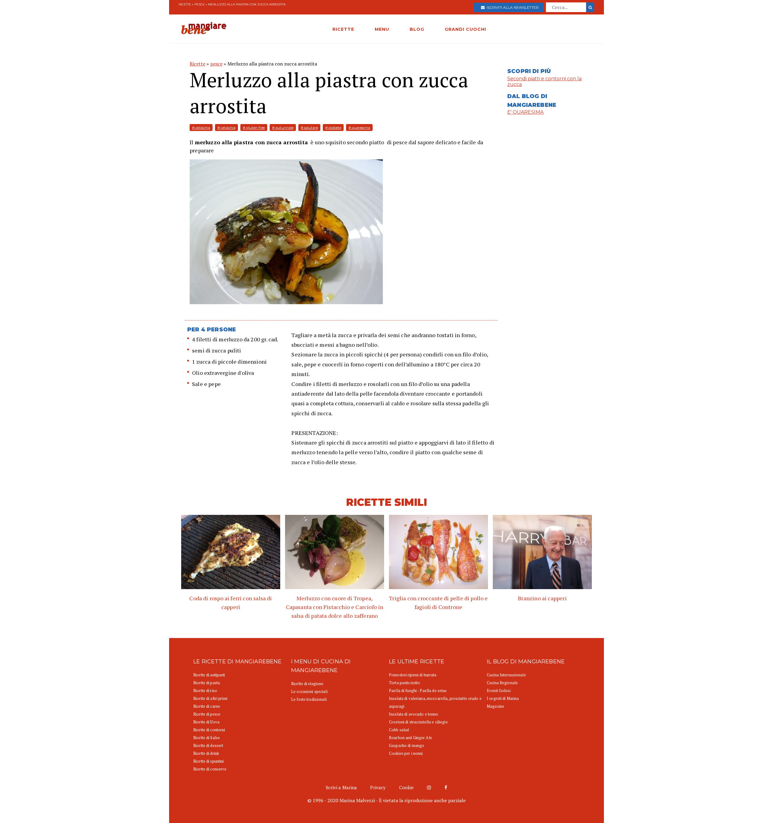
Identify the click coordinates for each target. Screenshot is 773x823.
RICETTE (343, 29)
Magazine (495, 706)
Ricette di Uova (206, 722)
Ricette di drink (206, 753)
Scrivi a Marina (341, 787)
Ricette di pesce (206, 714)
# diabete (333, 127)
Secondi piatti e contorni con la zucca (544, 81)
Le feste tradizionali (309, 699)
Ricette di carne (206, 706)
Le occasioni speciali (309, 691)
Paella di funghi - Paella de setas (418, 690)
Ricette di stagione (307, 683)
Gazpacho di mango (406, 745)
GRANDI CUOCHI (465, 29)
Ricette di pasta (206, 682)
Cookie (406, 787)
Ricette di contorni (209, 729)
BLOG (417, 29)
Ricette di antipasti (209, 675)
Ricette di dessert (208, 745)
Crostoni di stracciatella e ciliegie (418, 722)
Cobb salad (399, 729)
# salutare (309, 127)
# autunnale (282, 127)
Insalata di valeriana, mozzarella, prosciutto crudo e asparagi (435, 702)
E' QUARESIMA (525, 112)
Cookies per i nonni (406, 753)
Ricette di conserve (209, 769)
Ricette (185, 4)
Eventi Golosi (499, 690)
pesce (199, 4)
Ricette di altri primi (210, 698)
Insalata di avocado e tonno (413, 714)
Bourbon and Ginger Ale (410, 737)
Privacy (378, 787)
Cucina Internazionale (506, 675)
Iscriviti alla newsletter (512, 7)
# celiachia (201, 127)
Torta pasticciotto (404, 682)
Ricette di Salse (206, 737)
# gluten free (254, 127)
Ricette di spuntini (208, 761)
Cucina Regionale (502, 682)
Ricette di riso (205, 690)
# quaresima (359, 127)
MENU (382, 29)
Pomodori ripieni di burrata (413, 675)
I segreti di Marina (503, 698)
